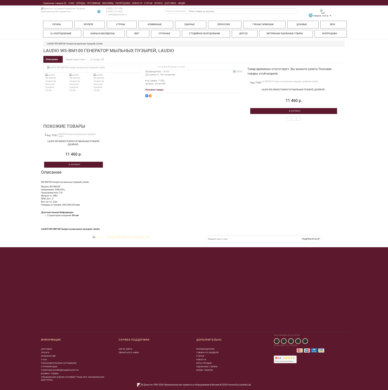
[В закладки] (289, 119)
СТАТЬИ (200, 356)
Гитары (56, 24)
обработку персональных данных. (306, 244)
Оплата (45, 352)
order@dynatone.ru (117, 14)
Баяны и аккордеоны (102, 33)
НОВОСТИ (201, 359)
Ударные (189, 24)
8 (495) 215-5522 (114, 11)
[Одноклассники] (150, 95)
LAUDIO (166, 71)
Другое (243, 33)
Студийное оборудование (204, 33)
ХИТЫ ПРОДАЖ (204, 363)
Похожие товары (154, 90)
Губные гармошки (263, 24)
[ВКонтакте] (146, 95)
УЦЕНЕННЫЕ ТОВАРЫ (207, 366)
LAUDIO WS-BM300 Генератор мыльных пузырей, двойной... (293, 89)
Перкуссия (223, 24)
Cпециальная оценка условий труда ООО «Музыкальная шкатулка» (72, 378)
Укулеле (88, 24)
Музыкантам (48, 356)
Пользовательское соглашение (59, 363)
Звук (332, 24)
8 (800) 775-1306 (114, 8)
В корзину (294, 111)
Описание (52, 59)
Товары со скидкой (207, 352)
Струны (120, 24)
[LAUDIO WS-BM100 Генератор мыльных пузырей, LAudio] (52, 82)
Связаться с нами (129, 352)
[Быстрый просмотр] (298, 119)
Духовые (301, 24)
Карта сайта (125, 349)
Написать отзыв (177, 67)
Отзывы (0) (97, 59)
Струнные (164, 33)
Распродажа (329, 33)
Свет (136, 33)
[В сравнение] (293, 119)
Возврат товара (49, 373)
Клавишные (155, 24)
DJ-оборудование (60, 33)
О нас (44, 359)
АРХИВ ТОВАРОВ (204, 370)
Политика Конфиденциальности (60, 370)
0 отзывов (162, 67)
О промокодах (49, 366)
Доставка (46, 349)
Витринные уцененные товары (285, 33)
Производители (205, 349)
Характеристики (75, 59)
